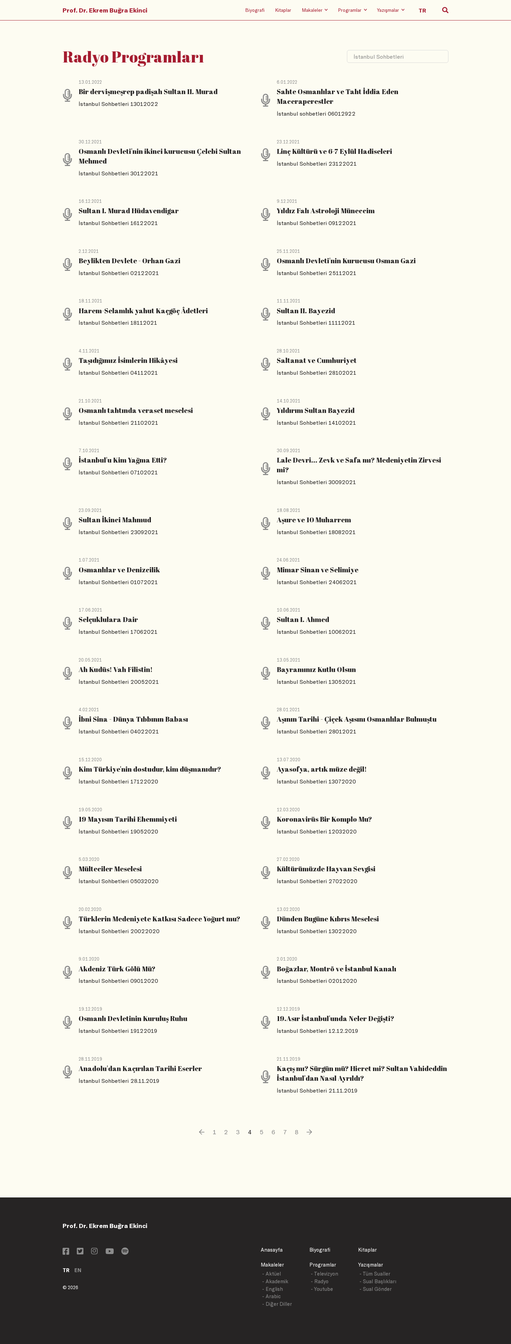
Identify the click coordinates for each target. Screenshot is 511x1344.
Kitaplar (283, 10)
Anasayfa (272, 1250)
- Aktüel (271, 1274)
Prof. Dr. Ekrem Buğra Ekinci (105, 10)
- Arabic (271, 1296)
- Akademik (275, 1281)
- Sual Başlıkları (377, 1281)
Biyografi (255, 10)
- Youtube (322, 1289)
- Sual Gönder (375, 1289)
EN (77, 1270)
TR (66, 1270)
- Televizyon (324, 1274)
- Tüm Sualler (374, 1274)
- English (272, 1289)
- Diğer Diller (277, 1304)
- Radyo (319, 1281)
